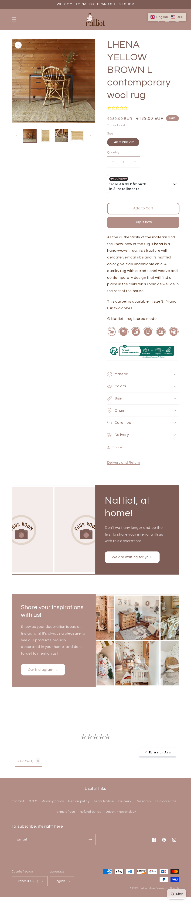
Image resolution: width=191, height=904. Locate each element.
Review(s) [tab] (25, 761)
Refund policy (90, 811)
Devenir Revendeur (121, 811)
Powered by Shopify (167, 888)
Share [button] (117, 447)
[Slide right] (90, 136)
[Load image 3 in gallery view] (61, 135)
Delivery (124, 801)
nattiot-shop (147, 888)
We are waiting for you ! (132, 557)
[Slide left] (17, 136)
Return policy (78, 801)
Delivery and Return (123, 462)
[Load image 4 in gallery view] (77, 135)
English (60, 881)
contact (18, 801)
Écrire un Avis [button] (160, 752)
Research (143, 801)
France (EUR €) (27, 881)
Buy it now (143, 222)
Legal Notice (104, 801)
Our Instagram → (43, 669)
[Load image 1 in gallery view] (30, 135)
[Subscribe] (90, 839)
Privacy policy (53, 801)
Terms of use (65, 811)
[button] (14, 19)
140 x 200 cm (123, 142)
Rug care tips (166, 801)
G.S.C (33, 801)
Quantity (113, 152)
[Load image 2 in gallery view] (45, 135)
